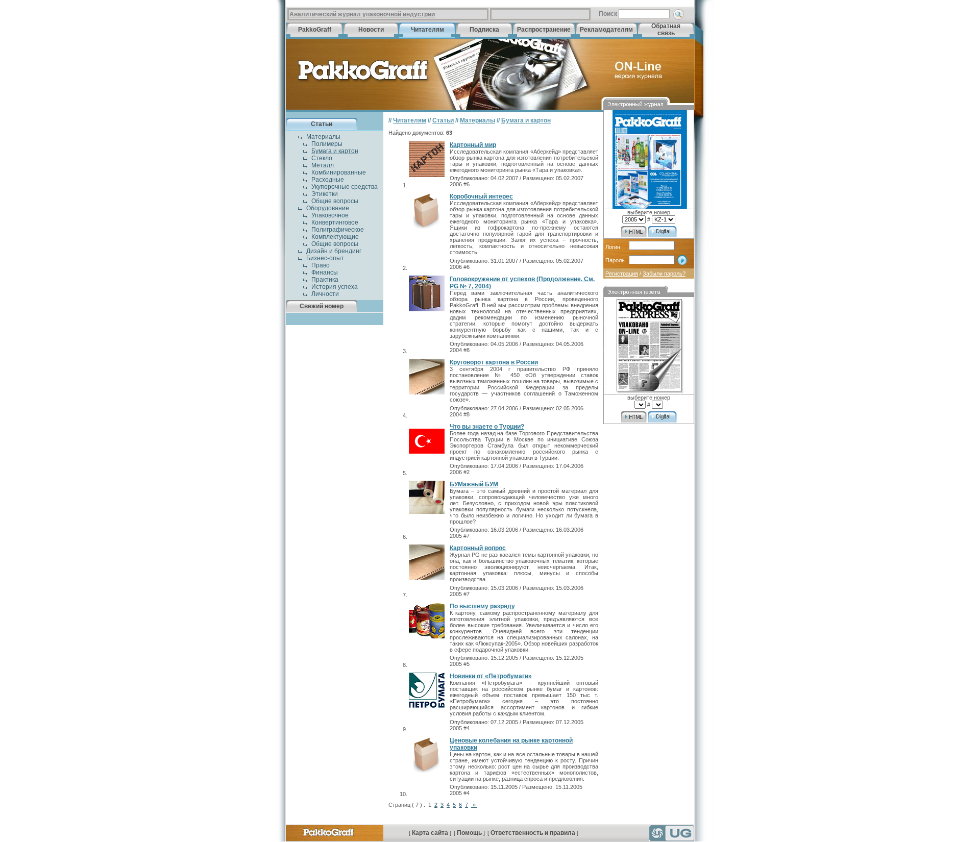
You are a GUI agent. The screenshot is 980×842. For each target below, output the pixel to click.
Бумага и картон (334, 151)
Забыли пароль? (664, 273)
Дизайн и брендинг (333, 251)
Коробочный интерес (481, 196)
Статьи (321, 124)
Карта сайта (430, 832)
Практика (324, 279)
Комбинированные (338, 172)
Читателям (427, 29)
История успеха (334, 286)
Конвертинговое (334, 222)
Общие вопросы (334, 201)
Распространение (544, 29)
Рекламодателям (606, 29)
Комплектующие (335, 236)
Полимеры (326, 143)
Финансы (324, 272)
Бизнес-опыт (325, 258)
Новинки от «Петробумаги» (491, 676)
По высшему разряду (482, 606)
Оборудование (327, 208)
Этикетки (324, 193)
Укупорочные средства (344, 186)
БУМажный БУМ (474, 484)
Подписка (484, 29)
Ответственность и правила (533, 832)
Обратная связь (665, 29)
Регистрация (621, 273)
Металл (322, 165)
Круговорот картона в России (494, 362)
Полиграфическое (337, 229)
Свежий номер (322, 306)
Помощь (469, 832)
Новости (371, 29)
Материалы (323, 136)
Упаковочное (330, 215)
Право (320, 265)
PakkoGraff (314, 29)
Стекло (321, 158)
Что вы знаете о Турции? (487, 426)
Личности (325, 294)
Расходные (327, 179)
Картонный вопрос (478, 548)
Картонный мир (473, 144)
